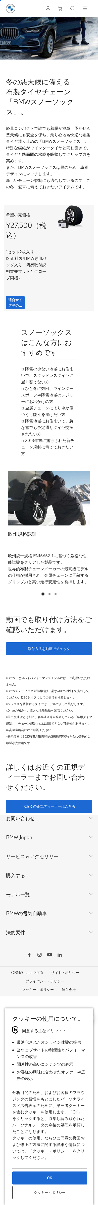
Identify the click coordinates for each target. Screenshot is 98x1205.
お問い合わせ (20, 818)
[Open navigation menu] (85, 8)
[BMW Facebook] (29, 955)
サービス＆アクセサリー (32, 856)
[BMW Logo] (10, 8)
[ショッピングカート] (61, 8)
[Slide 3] (56, 594)
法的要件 (15, 932)
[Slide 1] (43, 594)
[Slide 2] (49, 594)
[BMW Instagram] (39, 955)
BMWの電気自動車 (26, 913)
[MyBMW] (48, 8)
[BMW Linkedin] (59, 955)
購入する (15, 875)
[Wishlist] (73, 8)
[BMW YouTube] (49, 955)
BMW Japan (19, 837)
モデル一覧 (18, 894)
